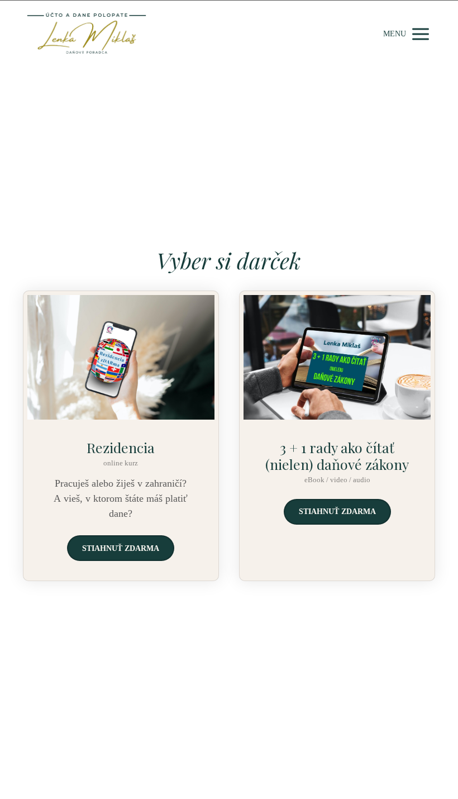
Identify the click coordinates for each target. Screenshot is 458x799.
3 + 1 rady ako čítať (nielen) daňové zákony (337, 455)
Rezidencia (121, 447)
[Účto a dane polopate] (86, 34)
